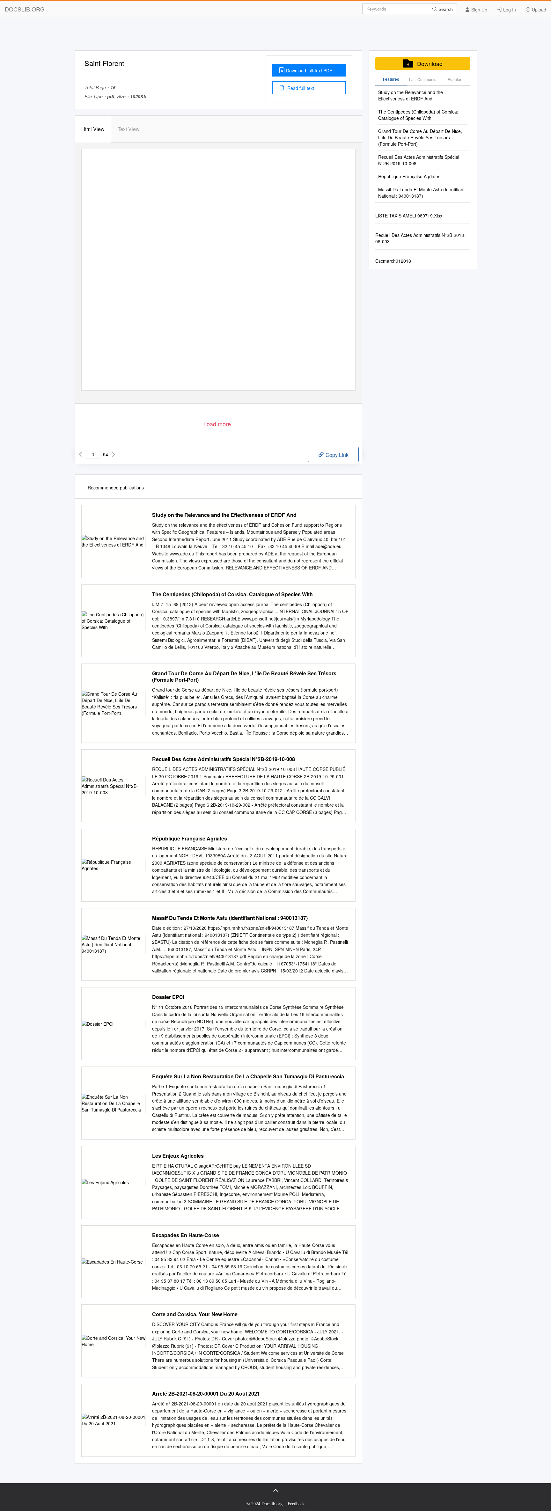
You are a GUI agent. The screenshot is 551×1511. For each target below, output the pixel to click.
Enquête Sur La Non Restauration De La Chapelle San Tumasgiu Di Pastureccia (248, 1076)
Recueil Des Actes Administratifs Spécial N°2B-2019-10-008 (223, 759)
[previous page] (80, 454)
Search (445, 9)
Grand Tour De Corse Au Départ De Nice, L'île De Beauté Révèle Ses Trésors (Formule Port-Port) (244, 676)
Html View (93, 129)
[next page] (113, 454)
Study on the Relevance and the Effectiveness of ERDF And (224, 515)
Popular (454, 79)
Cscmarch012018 (393, 261)
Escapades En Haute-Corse (185, 1235)
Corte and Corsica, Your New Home (195, 1314)
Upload (538, 9)
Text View (129, 129)
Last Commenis (422, 79)
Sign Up (478, 9)
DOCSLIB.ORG (25, 9)
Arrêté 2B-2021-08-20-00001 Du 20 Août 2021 (206, 1393)
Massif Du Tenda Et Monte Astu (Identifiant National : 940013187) (230, 918)
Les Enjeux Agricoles (178, 1156)
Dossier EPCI (168, 997)
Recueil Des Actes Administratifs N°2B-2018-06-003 (420, 238)
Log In (509, 9)
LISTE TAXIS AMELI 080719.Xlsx (408, 215)
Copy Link (336, 454)
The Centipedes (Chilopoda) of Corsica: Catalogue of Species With (232, 594)
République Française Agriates (189, 838)
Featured (391, 79)
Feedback (296, 1503)
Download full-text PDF (309, 70)
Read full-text (300, 88)
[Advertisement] (275, 36)
